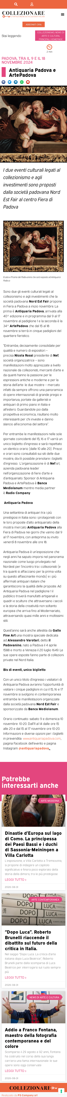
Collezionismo (45, 32)
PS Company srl (28, 1095)
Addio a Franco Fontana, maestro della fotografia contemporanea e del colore (31, 1037)
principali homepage (51, 39)
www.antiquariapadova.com (42, 738)
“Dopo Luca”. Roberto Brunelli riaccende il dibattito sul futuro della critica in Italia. (31, 939)
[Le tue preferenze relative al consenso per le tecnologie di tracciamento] (61, 1091)
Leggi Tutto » (15, 879)
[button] (62, 14)
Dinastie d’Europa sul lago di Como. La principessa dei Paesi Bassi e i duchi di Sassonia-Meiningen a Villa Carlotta (33, 844)
